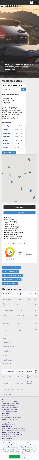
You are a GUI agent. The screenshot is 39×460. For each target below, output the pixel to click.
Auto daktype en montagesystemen (13, 430)
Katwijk (5, 338)
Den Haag (6, 323)
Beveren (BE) (7, 377)
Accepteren (14, 457)
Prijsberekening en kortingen (11, 417)
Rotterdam (6, 351)
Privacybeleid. (19, 453)
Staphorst (20, 323)
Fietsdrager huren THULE (10, 407)
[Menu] (36, 2)
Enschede (20, 310)
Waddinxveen (7, 360)
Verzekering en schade (9, 421)
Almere (29, 299)
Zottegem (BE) (7, 394)
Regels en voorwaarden (9, 419)
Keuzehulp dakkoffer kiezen (11, 432)
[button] (30, 191)
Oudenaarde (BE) (8, 390)
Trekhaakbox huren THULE (10, 404)
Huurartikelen (6, 400)
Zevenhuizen (7, 363)
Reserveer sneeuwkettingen (12, 275)
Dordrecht (6, 330)
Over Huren (6, 413)
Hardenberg (20, 316)
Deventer (20, 305)
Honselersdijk (7, 335)
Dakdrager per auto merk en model (13, 428)
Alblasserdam (7, 299)
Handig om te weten (8, 425)
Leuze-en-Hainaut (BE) (30, 383)
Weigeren (25, 457)
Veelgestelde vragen (8, 423)
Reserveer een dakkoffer (11, 268)
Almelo (19, 299)
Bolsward (20, 377)
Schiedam (6, 355)
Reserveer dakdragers (10, 272)
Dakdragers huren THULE (10, 406)
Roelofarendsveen (8, 346)
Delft (4, 316)
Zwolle (19, 330)
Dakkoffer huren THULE (9, 402)
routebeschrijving (7, 104)
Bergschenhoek (8, 310)
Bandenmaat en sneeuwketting (12, 434)
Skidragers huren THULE (10, 411)
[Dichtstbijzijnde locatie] (23, 89)
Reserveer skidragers (10, 283)
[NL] (31, 2)
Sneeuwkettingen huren (10, 409)
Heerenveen (20, 390)
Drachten (20, 383)
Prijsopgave (19, 212)
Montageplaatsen (7, 440)
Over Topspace (7, 438)
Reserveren (19, 207)
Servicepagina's (7, 427)
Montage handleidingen (10, 436)
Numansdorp (7, 342)
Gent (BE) (6, 383)
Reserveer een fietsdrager (12, 279)
